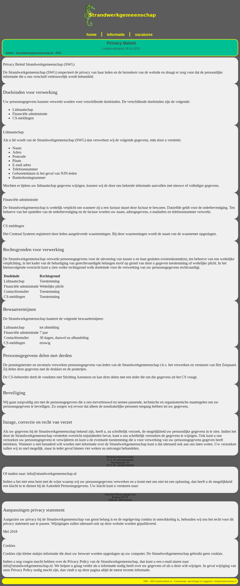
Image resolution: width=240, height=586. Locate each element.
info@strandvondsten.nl (225, 581)
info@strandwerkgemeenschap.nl (51, 474)
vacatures (144, 35)
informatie (116, 35)
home (91, 35)
